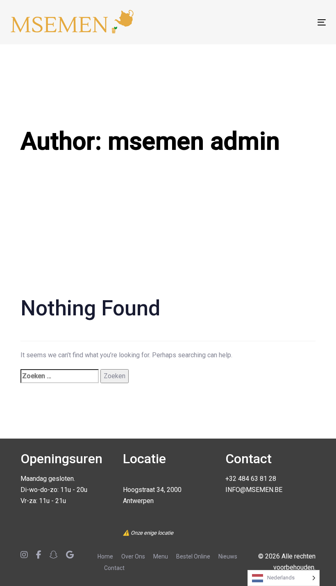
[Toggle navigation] (273, 22)
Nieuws (227, 556)
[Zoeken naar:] (59, 376)
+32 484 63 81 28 (250, 479)
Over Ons (133, 556)
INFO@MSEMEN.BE (253, 490)
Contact (114, 568)
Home (105, 556)
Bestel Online (193, 556)
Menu (160, 556)
